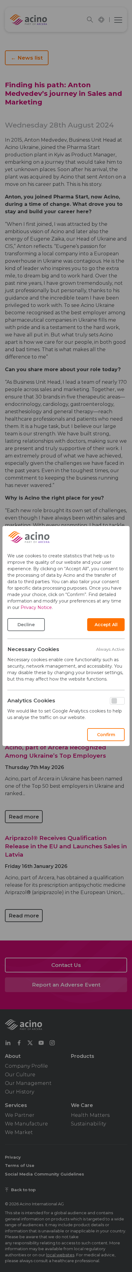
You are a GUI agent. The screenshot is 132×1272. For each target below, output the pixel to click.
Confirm (106, 734)
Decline (26, 624)
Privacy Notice (36, 607)
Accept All (106, 624)
